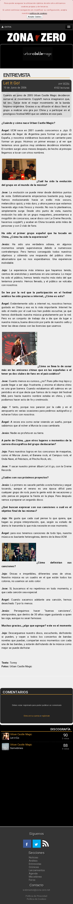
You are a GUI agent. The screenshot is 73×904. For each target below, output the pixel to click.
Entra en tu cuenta (31, 716)
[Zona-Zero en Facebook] (27, 844)
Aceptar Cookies (34, 17)
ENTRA (7, 27)
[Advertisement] (36, 789)
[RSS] (45, 844)
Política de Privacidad (36, 896)
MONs (66, 83)
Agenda (33, 873)
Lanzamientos (37, 870)
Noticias (33, 857)
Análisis (33, 860)
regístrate (45, 716)
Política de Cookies (36, 899)
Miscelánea (35, 876)
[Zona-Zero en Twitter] (37, 844)
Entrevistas (35, 864)
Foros (32, 880)
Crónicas (34, 867)
